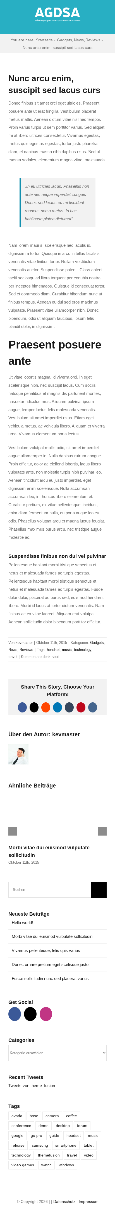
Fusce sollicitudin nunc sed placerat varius (50, 978)
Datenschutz (64, 1201)
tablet (89, 1145)
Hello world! (22, 922)
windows (66, 1165)
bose (34, 1116)
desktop (63, 1126)
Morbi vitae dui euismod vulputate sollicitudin (52, 936)
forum (82, 1126)
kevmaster (24, 643)
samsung (40, 1145)
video (89, 1155)
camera (52, 1116)
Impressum (89, 1201)
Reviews (26, 650)
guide (54, 1135)
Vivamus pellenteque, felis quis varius (46, 950)
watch (46, 1165)
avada (16, 1116)
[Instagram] (46, 1014)
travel (12, 657)
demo (44, 1126)
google (17, 1135)
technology (82, 650)
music (67, 650)
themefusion (49, 1155)
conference (21, 1126)
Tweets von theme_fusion (31, 1085)
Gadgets (97, 643)
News (12, 650)
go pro (36, 1135)
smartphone (65, 1145)
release (18, 1145)
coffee (71, 1116)
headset (53, 650)
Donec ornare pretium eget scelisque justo (50, 964)
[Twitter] (30, 1014)
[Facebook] (14, 1014)
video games (22, 1165)
